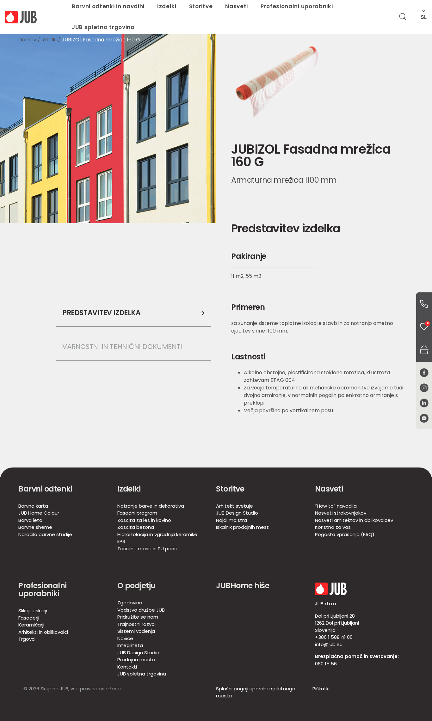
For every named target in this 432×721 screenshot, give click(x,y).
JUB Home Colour (38, 513)
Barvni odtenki (45, 489)
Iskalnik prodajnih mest (242, 527)
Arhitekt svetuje (234, 506)
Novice (125, 638)
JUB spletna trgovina (103, 27)
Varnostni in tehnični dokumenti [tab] (122, 346)
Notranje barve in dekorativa (150, 506)
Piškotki (321, 688)
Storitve (230, 489)
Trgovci (26, 639)
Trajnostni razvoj (136, 624)
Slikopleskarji (32, 610)
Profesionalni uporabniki (42, 589)
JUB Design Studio (237, 513)
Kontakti (127, 666)
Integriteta (130, 645)
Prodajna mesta (136, 659)
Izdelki (49, 39)
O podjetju (136, 585)
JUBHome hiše (242, 585)
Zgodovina (129, 602)
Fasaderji (28, 617)
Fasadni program (137, 513)
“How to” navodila (336, 506)
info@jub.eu (329, 644)
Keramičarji (31, 624)
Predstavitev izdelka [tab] (101, 313)
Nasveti (329, 489)
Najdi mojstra (231, 520)
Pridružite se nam (137, 617)
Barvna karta (33, 506)
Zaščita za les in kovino (144, 520)
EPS (121, 541)
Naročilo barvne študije (45, 534)
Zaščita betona (135, 527)
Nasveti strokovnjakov (340, 513)
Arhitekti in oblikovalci (43, 632)
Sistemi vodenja (136, 631)
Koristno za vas (333, 527)
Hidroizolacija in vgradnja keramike (157, 534)
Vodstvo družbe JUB (141, 610)
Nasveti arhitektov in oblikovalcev (354, 520)
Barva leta (30, 520)
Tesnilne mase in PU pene (147, 548)
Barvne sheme (35, 527)
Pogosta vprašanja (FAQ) (344, 534)
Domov (27, 39)
